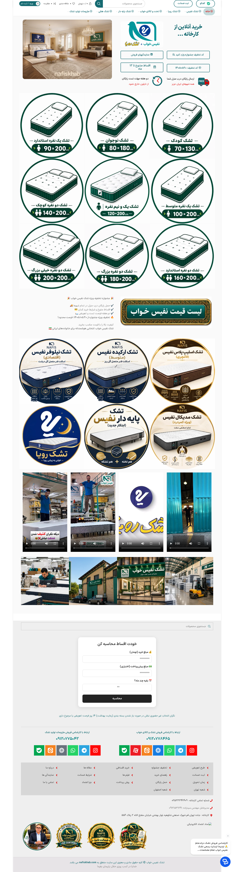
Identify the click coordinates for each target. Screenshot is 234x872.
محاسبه (117, 698)
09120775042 (67, 739)
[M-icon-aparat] (135, 750)
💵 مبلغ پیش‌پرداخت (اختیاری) (136, 666)
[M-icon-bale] (124, 750)
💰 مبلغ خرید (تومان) (141, 652)
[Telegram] (180, 750)
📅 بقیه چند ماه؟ (143, 681)
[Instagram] (192, 750)
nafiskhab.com (87, 862)
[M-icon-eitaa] (147, 750)
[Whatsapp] (169, 750)
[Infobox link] (141, 81)
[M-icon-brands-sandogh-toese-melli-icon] (158, 750)
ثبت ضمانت (183, 3)
